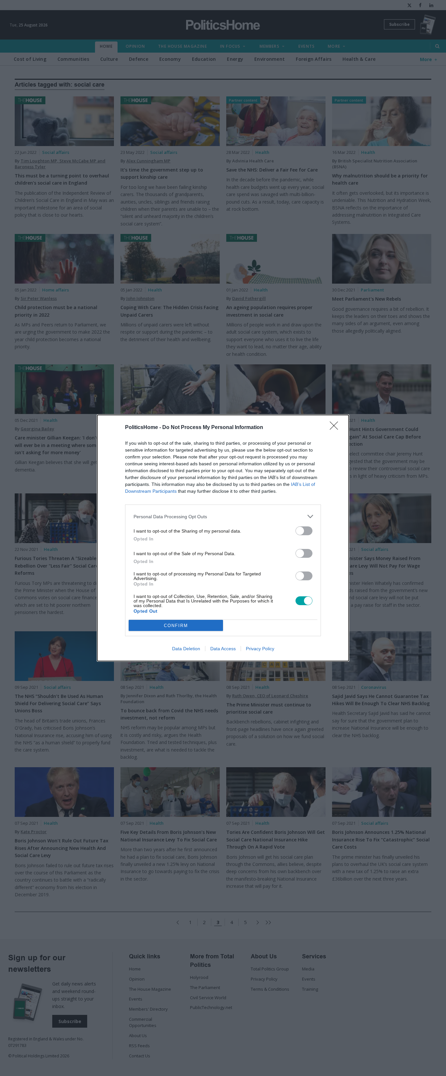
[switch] (303, 530)
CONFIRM (176, 625)
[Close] (336, 428)
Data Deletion (186, 648)
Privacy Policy (260, 648)
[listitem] (223, 516)
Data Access (223, 648)
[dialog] (223, 538)
